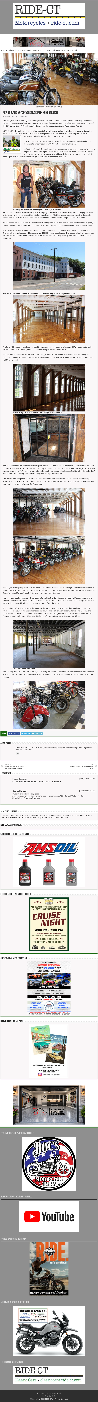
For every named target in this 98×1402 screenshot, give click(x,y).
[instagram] (55, 1396)
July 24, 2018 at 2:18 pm (87, 779)
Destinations (28, 50)
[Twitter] (47, 1396)
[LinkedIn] (50, 1396)
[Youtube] (52, 1396)
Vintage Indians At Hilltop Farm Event (81, 766)
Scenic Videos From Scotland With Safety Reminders (15, 766)
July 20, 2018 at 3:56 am (87, 791)
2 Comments (22, 116)
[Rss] (43, 1396)
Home (5, 50)
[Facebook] (45, 1396)
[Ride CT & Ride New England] (49, 15)
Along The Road (15, 50)
